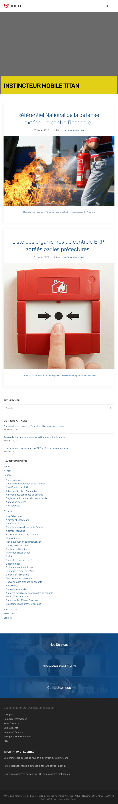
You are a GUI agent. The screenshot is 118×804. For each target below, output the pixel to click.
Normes (7, 475)
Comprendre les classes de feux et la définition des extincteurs (34, 426)
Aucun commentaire (74, 130)
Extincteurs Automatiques (19, 567)
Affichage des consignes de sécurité (24, 494)
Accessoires (12, 585)
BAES (9, 556)
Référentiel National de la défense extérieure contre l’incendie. (58, 119)
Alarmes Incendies (15, 530)
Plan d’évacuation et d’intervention (23, 541)
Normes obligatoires (16, 502)
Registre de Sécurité (16, 549)
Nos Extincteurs (14, 516)
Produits (8, 511)
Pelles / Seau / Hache (17, 596)
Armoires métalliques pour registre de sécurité (29, 593)
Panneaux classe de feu (18, 552)
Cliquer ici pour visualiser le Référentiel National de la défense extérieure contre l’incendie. (59, 212)
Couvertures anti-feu (17, 589)
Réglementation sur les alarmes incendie (26, 498)
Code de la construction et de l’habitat (25, 483)
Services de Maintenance (19, 578)
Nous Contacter (12, 723)
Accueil (7, 466)
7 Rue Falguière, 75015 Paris (88, 796)
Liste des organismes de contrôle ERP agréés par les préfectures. (58, 245)
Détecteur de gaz (15, 523)
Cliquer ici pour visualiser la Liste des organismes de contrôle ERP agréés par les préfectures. (59, 376)
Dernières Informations (15, 719)
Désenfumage (13, 563)
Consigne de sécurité (17, 545)
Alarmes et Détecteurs (17, 520)
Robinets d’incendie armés (19, 560)
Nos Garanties (13, 505)
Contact (8, 618)
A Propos (8, 471)
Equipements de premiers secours (23, 604)
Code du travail (14, 480)
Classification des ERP (17, 487)
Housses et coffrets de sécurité (22, 534)
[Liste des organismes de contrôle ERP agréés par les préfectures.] (59, 318)
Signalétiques (13, 538)
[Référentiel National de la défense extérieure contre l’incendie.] (59, 173)
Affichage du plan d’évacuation (22, 491)
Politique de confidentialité (17, 736)
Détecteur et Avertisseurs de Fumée (24, 527)
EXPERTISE (9, 613)
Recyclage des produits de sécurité (24, 582)
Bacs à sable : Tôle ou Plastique (22, 600)
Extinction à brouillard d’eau (20, 571)
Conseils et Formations (17, 574)
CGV (6, 741)
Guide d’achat (10, 609)
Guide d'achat (11, 727)
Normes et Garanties (14, 732)
